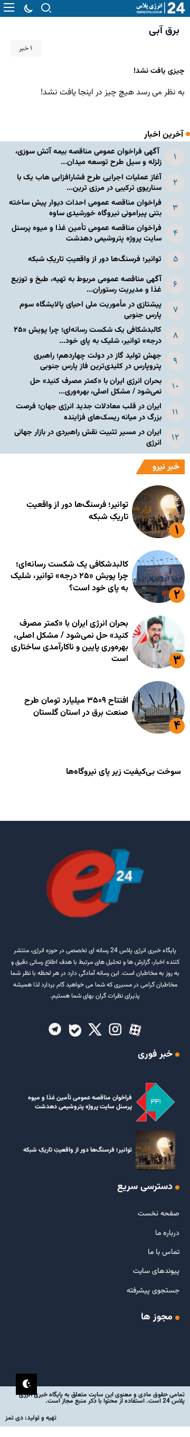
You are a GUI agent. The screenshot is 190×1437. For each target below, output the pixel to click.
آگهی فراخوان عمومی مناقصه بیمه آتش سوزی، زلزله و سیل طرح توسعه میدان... (88, 157)
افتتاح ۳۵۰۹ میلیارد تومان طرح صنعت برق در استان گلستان (76, 706)
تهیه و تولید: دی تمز (30, 1418)
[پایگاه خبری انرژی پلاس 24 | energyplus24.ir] (158, 8)
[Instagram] (115, 1030)
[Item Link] (158, 511)
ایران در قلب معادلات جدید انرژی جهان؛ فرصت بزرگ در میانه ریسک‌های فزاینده (89, 411)
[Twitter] (95, 1030)
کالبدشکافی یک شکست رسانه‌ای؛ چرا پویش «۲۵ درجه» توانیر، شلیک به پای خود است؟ (69, 576)
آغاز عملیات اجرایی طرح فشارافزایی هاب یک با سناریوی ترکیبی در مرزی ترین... (89, 182)
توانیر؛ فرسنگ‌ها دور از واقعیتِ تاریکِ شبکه (95, 259)
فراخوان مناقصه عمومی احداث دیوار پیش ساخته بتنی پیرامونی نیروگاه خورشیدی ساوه (85, 208)
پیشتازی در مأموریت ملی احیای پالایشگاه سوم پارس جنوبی (91, 310)
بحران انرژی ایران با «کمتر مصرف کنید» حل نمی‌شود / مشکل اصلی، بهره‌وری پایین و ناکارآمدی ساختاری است (69, 641)
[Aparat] (135, 1030)
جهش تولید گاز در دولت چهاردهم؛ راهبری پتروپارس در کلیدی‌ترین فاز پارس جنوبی (98, 361)
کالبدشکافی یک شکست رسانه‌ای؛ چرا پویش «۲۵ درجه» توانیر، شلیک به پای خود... (88, 335)
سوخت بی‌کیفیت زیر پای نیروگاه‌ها (123, 772)
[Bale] (75, 1030)
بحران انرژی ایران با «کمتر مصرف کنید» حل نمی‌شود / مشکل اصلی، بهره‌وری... (96, 386)
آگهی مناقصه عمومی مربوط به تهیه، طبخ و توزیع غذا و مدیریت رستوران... (86, 284)
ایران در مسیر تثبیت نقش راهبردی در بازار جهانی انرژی (88, 437)
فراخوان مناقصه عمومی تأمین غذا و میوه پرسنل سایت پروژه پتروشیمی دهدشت (87, 233)
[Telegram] (55, 1030)
